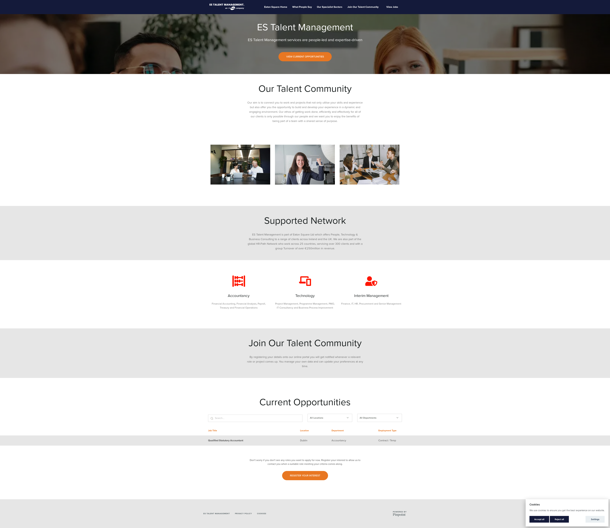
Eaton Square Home (275, 7)
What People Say (302, 7)
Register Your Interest (305, 475)
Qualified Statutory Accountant (225, 440)
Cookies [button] (261, 513)
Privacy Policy (243, 513)
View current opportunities (305, 56)
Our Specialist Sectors (329, 7)
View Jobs (392, 7)
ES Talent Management (216, 513)
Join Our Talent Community (363, 7)
